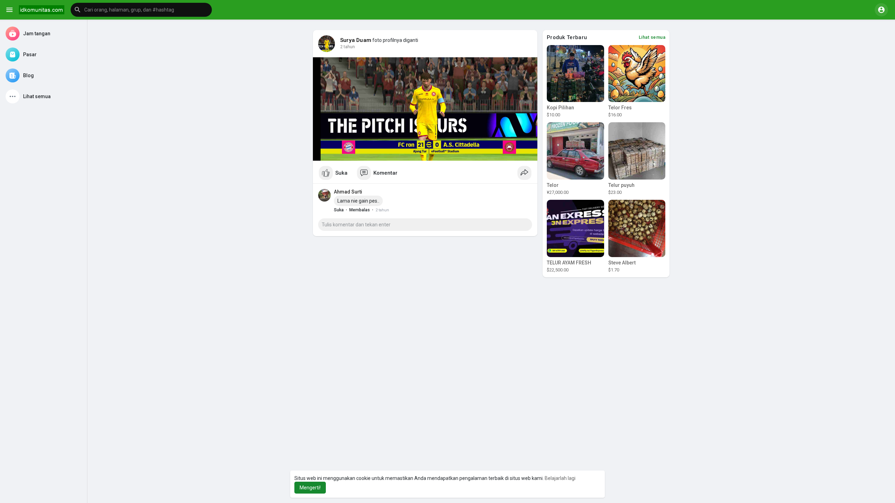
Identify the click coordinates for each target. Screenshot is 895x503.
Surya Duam (355, 40)
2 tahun (347, 46)
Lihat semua (652, 37)
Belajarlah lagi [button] (560, 478)
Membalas (359, 209)
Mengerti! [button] (310, 487)
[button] (141, 10)
